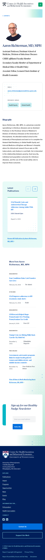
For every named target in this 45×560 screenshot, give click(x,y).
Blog (4, 499)
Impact (5, 480)
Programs (6, 484)
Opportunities (7, 488)
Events (5, 495)
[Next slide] (34, 188)
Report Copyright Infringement (12, 552)
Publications (7, 477)
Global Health (26, 105)
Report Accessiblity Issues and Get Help (15, 556)
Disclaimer (33, 556)
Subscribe (17, 427)
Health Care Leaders (9, 511)
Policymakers (7, 507)
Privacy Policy (29, 552)
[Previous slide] (28, 188)
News (4, 492)
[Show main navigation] (40, 4)
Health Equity (13, 105)
